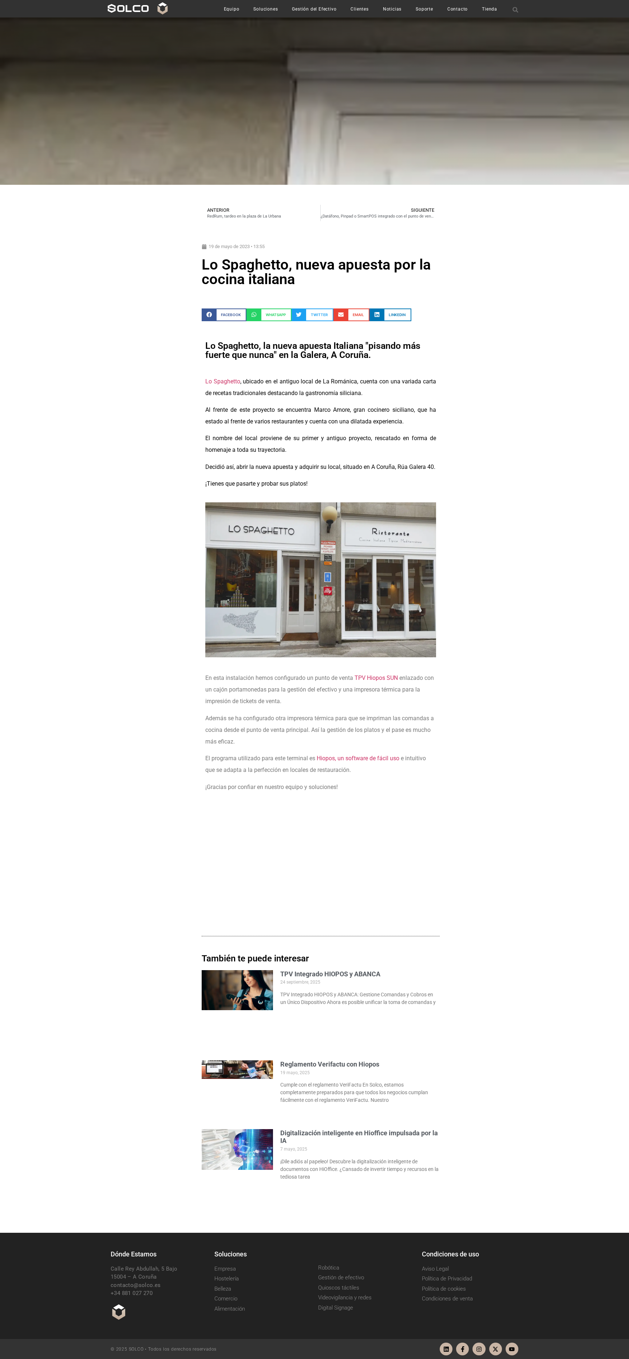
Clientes (359, 9)
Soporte (424, 9)
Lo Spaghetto (222, 381)
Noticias (392, 9)
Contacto (457, 9)
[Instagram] (478, 1349)
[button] (515, 9)
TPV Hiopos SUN (376, 677)
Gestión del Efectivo (314, 9)
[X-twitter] (495, 1349)
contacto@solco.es (136, 1285)
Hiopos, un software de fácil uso (358, 758)
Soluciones (265, 9)
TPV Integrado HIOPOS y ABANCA (330, 974)
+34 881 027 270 (132, 1293)
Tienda (489, 9)
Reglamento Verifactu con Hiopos (329, 1064)
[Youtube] (512, 1349)
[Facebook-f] (462, 1349)
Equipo (232, 9)
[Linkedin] (446, 1349)
